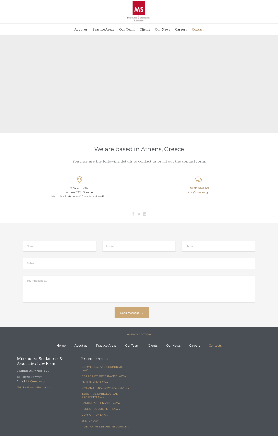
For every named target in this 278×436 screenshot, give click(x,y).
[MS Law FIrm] (139, 11)
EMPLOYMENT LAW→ (95, 381)
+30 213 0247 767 (198, 188)
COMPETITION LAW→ (95, 414)
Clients (153, 345)
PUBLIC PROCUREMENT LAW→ (101, 408)
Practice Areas (106, 345)
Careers (194, 345)
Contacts (215, 345)
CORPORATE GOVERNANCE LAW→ (104, 376)
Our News (173, 345)
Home (61, 345)
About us (80, 345)
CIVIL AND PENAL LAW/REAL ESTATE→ (106, 387)
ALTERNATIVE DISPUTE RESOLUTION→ (105, 426)
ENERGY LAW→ (91, 420)
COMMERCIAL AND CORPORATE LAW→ (102, 368)
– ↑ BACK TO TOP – (139, 334)
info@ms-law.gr (198, 192)
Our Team (132, 345)
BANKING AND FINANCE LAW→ (101, 402)
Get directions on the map (32, 387)
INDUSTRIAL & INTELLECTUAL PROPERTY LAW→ (100, 395)
